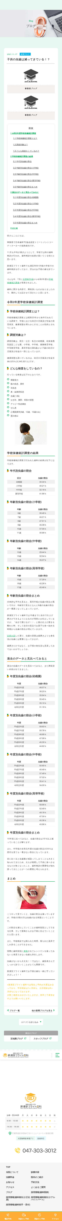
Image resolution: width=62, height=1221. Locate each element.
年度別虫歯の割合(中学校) (26, 210)
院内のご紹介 (37, 1176)
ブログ (9, 1192)
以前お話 (11, 635)
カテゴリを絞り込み (29, 1022)
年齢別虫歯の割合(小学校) (26, 167)
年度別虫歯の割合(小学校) (26, 203)
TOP (8, 1166)
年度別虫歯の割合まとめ (25, 222)
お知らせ (10, 1182)
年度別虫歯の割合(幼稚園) (26, 197)
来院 (26, 951)
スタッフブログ (41, 1038)
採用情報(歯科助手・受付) (18, 1204)
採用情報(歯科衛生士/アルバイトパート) (43, 1198)
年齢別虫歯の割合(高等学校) (27, 180)
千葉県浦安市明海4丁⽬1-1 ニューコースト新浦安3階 (32, 1133)
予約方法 (35, 1182)
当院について (12, 1171)
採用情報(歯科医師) (40, 1192)
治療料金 (10, 1176)
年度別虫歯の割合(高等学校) (27, 216)
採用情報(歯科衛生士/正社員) (18, 1198)
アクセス (10, 1187)
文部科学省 (28, 279)
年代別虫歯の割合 (22, 161)
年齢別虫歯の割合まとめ (25, 186)
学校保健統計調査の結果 (21, 156)
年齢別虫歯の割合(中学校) (26, 174)
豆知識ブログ (16, 1038)
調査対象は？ (20, 144)
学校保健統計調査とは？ (25, 138)
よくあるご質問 (38, 1187)
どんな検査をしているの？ (26, 151)
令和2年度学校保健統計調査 (23, 133)
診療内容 (35, 1171)
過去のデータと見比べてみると (24, 192)
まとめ (14, 228)
